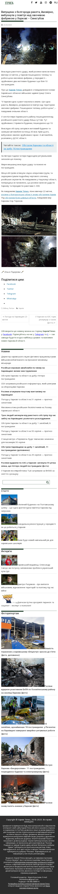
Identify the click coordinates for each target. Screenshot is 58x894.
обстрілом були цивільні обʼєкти (20, 197)
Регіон (11, 308)
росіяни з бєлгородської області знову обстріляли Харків (28, 194)
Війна (5, 308)
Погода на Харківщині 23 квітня (14, 318)
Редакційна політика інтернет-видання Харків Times (29, 884)
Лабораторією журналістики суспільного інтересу (34, 862)
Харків (21, 308)
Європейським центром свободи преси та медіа (32, 864)
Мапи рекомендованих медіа (34, 887)
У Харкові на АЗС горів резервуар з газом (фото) (45, 319)
